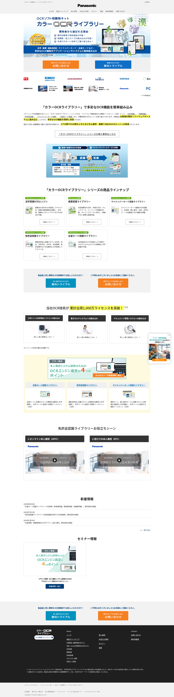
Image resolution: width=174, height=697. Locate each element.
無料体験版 (135, 639)
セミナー (102, 643)
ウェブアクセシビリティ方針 (92, 691)
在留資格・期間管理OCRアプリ (76, 643)
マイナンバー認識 (72, 658)
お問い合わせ (136, 635)
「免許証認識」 (29, 116)
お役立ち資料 (103, 639)
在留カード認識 (71, 661)
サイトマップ (61, 691)
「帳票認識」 (142, 114)
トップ (69, 635)
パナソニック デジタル (31, 685)
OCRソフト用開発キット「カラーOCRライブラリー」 (39, 2)
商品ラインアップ (73, 639)
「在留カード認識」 (66, 116)
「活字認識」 (131, 114)
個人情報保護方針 (50, 691)
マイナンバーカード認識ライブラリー (129, 385)
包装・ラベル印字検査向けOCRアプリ (78, 646)
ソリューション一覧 (45, 685)
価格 (100, 648)
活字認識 (69, 649)
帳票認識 (69, 652)
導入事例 (102, 635)
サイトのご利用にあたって (74, 691)
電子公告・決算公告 (37, 691)
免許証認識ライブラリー (87, 385)
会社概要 (27, 691)
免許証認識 (70, 655)
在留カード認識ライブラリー (45, 385)
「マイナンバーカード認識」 (46, 116)
